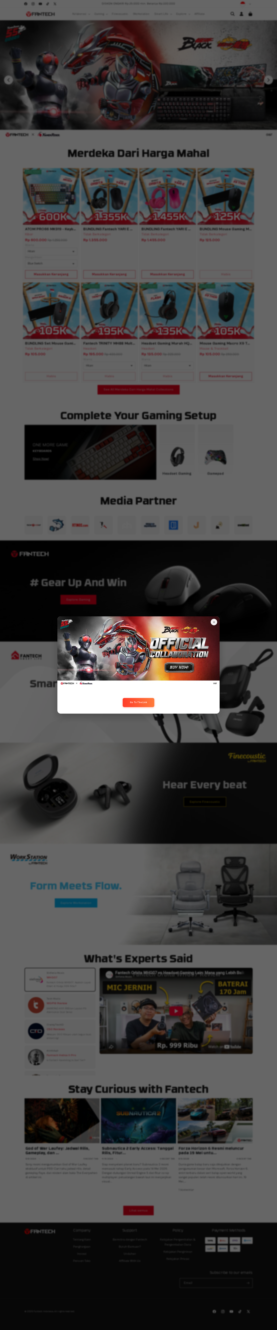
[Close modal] (214, 622)
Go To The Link (138, 702)
